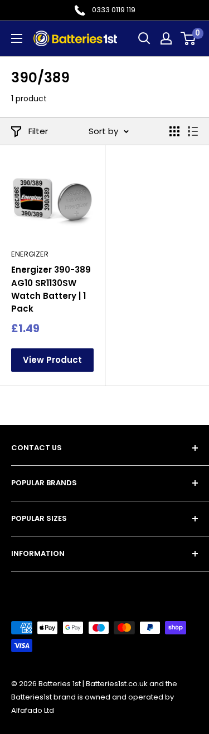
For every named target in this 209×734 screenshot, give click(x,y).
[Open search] (144, 38)
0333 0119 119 (113, 9)
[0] (189, 38)
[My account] (166, 38)
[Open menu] (16, 38)
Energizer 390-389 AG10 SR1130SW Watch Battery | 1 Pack (51, 289)
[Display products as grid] (174, 131)
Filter (38, 131)
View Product (52, 360)
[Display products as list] (193, 131)
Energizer (29, 254)
